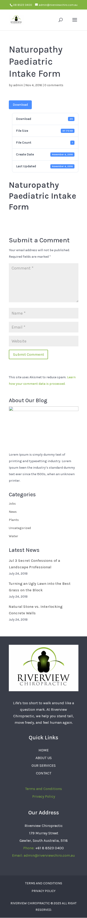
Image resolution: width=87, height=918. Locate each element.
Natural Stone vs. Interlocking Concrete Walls (35, 609)
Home (44, 750)
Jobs (12, 504)
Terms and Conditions (43, 788)
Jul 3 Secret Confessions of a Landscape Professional (34, 563)
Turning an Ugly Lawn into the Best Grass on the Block (40, 586)
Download (20, 105)
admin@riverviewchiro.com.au (49, 855)
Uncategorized (20, 528)
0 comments (53, 85)
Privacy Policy (43, 796)
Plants (14, 520)
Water (13, 536)
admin (18, 85)
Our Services (44, 765)
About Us (43, 758)
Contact (43, 773)
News (13, 512)
